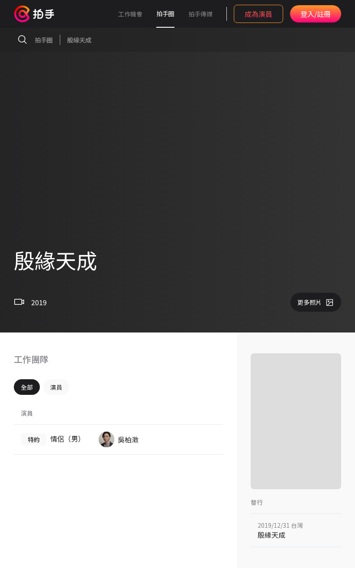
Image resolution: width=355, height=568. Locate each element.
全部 (27, 387)
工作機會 (130, 14)
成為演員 (258, 14)
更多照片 (309, 302)
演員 (56, 387)
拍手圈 (165, 13)
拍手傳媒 (200, 14)
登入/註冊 (315, 14)
